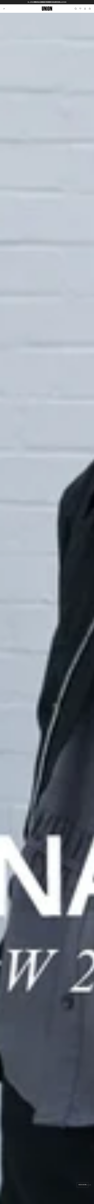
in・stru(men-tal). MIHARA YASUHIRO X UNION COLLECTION (47, 2)
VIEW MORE (80, 1185)
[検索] (75, 8)
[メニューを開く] (4, 9)
